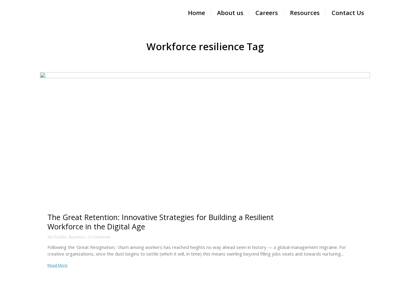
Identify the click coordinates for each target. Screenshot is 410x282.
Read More (57, 265)
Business (77, 237)
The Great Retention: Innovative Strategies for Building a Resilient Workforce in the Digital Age (160, 221)
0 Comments (99, 237)
